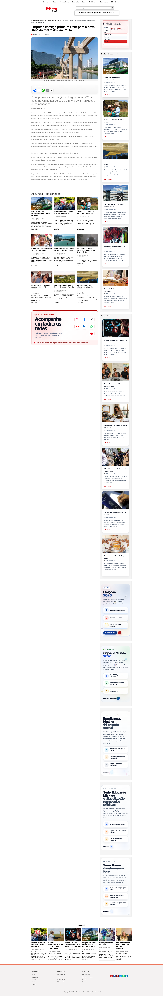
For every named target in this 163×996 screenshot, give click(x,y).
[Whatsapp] (123, 976)
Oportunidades (64, 2)
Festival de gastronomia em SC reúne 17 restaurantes (64, 249)
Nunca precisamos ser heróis (106, 943)
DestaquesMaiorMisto (54, 20)
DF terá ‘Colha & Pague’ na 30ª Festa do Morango (86, 212)
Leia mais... (107, 94)
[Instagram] (117, 976)
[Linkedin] (126, 976)
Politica (45, 2)
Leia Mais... (34, 229)
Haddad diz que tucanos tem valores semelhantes (41, 249)
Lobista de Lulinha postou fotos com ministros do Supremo (123, 945)
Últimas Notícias (41, 20)
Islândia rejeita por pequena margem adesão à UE (64, 212)
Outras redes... (52, 90)
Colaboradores (103, 2)
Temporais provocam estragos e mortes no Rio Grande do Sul (86, 250)
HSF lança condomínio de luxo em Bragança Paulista (64, 286)
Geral (83, 2)
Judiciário (92, 2)
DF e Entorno (115, 2)
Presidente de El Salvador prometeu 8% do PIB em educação (40, 287)
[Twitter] (120, 976)
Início (33, 20)
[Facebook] (114, 976)
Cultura (54, 2)
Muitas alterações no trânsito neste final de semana (85, 287)
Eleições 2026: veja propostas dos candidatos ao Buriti (40, 213)
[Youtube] (111, 976)
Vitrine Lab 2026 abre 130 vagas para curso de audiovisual (73, 944)
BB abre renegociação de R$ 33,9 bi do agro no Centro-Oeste (55, 945)
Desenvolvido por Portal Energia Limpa (93, 992)
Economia (75, 2)
